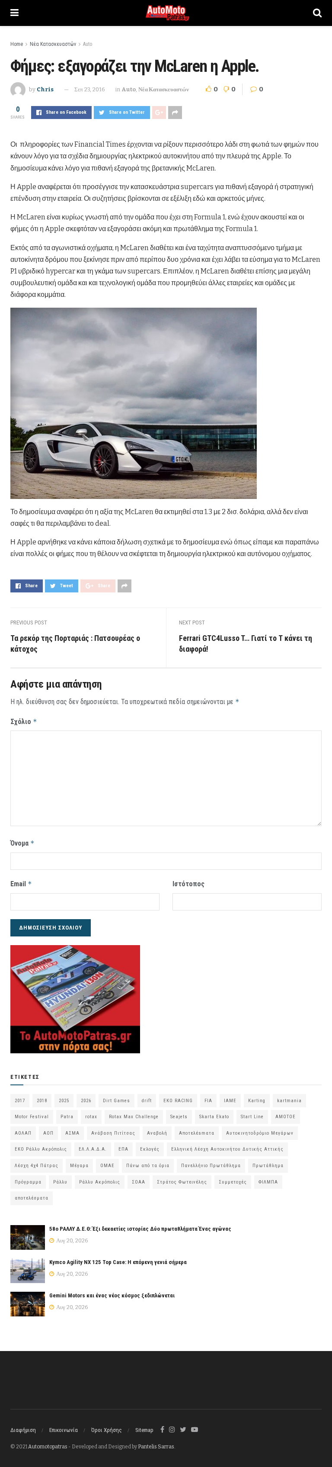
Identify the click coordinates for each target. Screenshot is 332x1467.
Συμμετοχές (233, 1182)
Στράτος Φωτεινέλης (182, 1182)
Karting (256, 1100)
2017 (20, 1100)
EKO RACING (178, 1100)
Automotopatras (47, 1447)
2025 (64, 1100)
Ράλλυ (60, 1182)
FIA (208, 1100)
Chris (45, 89)
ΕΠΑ (123, 1149)
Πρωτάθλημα (268, 1165)
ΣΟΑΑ (138, 1182)
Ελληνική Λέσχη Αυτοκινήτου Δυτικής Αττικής (227, 1149)
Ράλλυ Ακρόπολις (99, 1182)
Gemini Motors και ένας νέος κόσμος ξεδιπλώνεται (112, 1295)
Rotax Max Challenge (134, 1117)
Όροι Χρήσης (106, 1430)
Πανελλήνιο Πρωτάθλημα (211, 1165)
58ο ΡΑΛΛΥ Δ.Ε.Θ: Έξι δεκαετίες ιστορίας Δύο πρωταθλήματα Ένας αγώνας (140, 1229)
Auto (87, 44)
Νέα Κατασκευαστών (53, 44)
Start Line (252, 1117)
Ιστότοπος (188, 884)
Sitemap (144, 1430)
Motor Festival (32, 1117)
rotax (91, 1117)
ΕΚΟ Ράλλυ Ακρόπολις (41, 1149)
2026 (86, 1100)
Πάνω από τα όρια (147, 1165)
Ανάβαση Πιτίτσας (113, 1133)
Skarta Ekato (214, 1117)
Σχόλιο (23, 721)
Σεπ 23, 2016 (89, 89)
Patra (67, 1117)
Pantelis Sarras (156, 1447)
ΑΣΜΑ (72, 1133)
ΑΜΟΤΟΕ (285, 1117)
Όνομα (22, 843)
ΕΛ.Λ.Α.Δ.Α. (93, 1149)
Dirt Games (116, 1100)
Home (16, 44)
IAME (230, 1100)
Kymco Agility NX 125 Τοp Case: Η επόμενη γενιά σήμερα (118, 1262)
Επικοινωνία (63, 1430)
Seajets (179, 1117)
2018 (42, 1100)
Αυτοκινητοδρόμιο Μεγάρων (260, 1133)
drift (147, 1100)
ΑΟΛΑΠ (23, 1133)
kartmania (289, 1100)
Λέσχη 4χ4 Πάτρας (36, 1165)
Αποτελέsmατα (196, 1133)
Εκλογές (150, 1149)
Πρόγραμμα (28, 1182)
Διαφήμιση (23, 1430)
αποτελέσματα (31, 1198)
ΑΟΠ (48, 1133)
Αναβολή (157, 1133)
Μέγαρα (79, 1165)
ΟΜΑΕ (107, 1165)
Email (21, 884)
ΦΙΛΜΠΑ (268, 1182)
